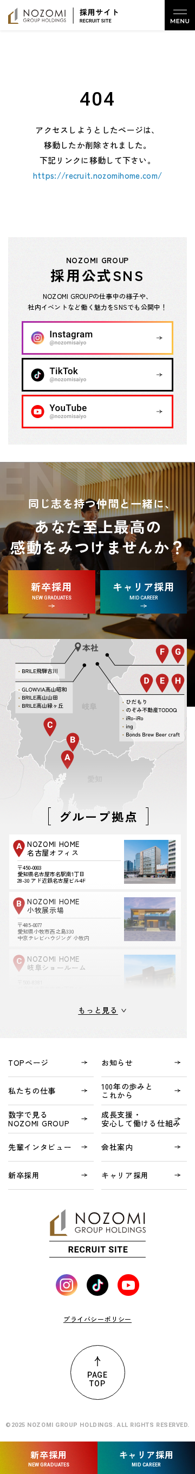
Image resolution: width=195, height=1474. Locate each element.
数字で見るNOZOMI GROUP (38, 1119)
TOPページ (28, 1062)
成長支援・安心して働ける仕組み (141, 1119)
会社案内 (117, 1147)
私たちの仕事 (32, 1090)
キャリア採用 (125, 1175)
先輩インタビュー (40, 1147)
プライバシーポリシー (97, 1318)
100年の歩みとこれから (127, 1090)
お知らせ (117, 1062)
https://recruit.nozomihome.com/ (97, 175)
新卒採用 (24, 1175)
